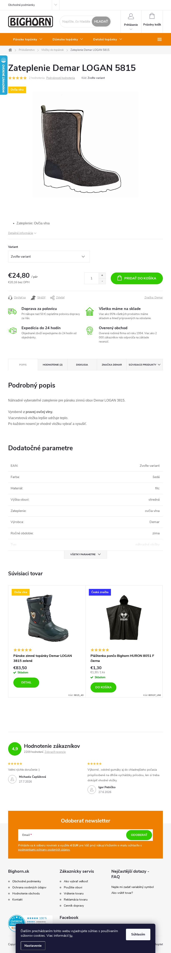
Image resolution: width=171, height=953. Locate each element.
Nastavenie (33, 945)
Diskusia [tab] (82, 364)
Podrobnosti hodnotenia (60, 78)
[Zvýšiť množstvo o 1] (102, 275)
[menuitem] (28, 39)
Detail (26, 682)
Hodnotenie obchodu (26, 893)
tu (70, 935)
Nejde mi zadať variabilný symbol (132, 887)
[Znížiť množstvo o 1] (102, 281)
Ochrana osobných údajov (29, 887)
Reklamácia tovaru (76, 899)
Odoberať (139, 835)
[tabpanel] (47, 641)
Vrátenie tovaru (74, 893)
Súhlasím (138, 934)
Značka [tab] (112, 364)
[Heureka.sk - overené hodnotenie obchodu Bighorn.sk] (30, 923)
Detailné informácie (20, 233)
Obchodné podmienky (21, 5)
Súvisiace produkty (142, 364)
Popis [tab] (23, 364)
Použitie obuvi (73, 887)
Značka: (154, 297)
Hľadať (101, 21)
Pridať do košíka (140, 278)
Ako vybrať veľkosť (76, 881)
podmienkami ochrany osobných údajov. (44, 850)
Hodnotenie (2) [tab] (53, 364)
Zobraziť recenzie (55, 752)
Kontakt (17, 900)
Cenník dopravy (74, 905)
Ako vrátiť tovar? (122, 893)
